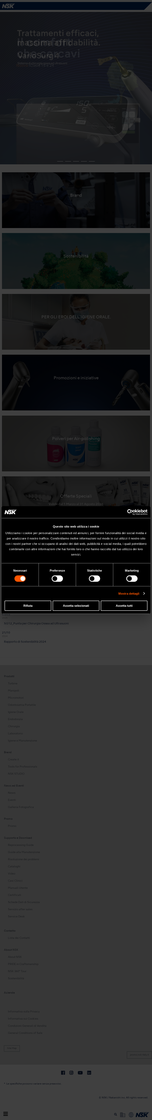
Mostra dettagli (129, 593)
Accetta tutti (124, 605)
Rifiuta (27, 605)
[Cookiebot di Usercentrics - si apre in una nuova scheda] (130, 512)
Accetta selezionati (76, 605)
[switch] (57, 578)
